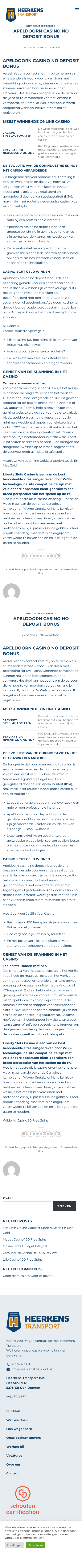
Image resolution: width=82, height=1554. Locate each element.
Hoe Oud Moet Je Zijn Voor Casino (28, 913)
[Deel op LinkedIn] (58, 556)
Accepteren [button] (36, 1545)
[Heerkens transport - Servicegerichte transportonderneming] (37, 15)
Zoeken (8, 1198)
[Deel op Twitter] (37, 556)
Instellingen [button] (14, 1545)
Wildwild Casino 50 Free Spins (25, 1120)
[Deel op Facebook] (30, 556)
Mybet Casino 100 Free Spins (25, 1239)
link (40, 573)
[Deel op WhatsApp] (24, 556)
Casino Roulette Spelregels (23, 331)
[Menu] (77, 9)
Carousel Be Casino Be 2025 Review (30, 1253)
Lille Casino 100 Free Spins (23, 1259)
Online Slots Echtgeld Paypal (25, 1246)
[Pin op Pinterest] (51, 556)
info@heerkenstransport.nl (31, 1369)
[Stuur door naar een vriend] (44, 556)
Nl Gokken (11, 326)
